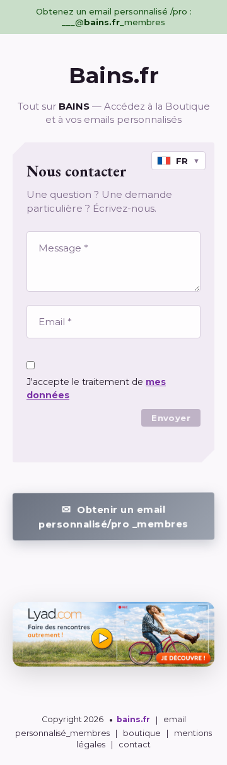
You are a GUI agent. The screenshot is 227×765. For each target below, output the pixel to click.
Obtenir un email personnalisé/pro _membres (113, 516)
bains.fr (133, 720)
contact (135, 744)
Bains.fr (114, 75)
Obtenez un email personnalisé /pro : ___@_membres (114, 16)
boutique (142, 733)
